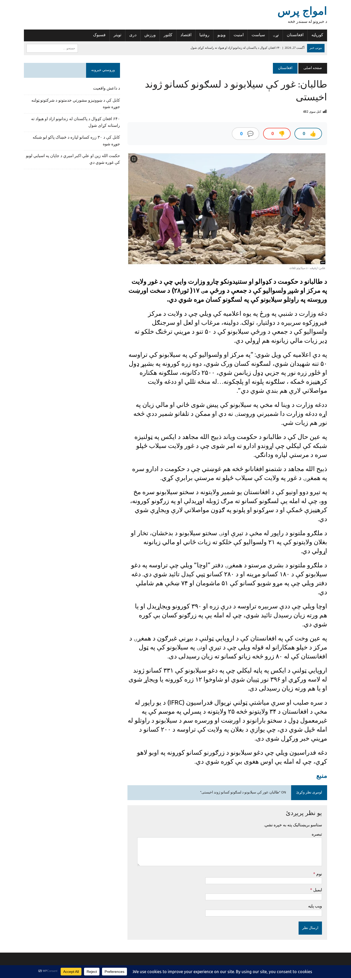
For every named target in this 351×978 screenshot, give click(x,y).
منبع (321, 775)
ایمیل (317, 889)
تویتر (117, 35)
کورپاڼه (317, 35)
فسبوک (99, 35)
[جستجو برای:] (52, 48)
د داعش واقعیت (106, 88)
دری (132, 35)
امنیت (239, 35)
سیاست (258, 35)
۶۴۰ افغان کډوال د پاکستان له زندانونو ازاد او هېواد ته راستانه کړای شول (75, 122)
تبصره (317, 834)
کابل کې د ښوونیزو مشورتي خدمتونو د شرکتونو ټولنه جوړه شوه (75, 104)
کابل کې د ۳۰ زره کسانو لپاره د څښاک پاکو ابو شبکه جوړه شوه (76, 141)
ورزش (150, 35)
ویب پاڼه (315, 906)
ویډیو (221, 35)
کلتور (168, 35)
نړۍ (276, 35)
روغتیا (204, 35)
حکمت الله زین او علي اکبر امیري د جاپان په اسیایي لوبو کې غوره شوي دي (73, 159)
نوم (318, 873)
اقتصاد (185, 35)
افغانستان (295, 35)
